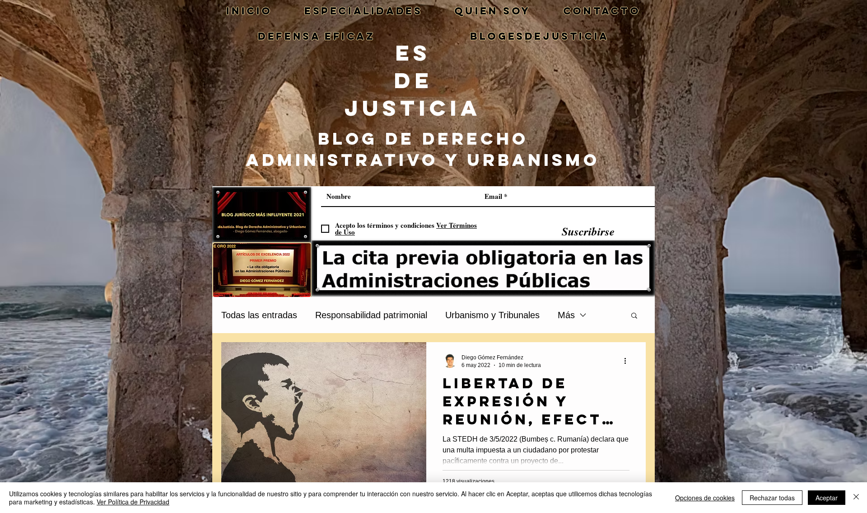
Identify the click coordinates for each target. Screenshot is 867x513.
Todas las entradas (259, 315)
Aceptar (827, 497)
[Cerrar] (856, 497)
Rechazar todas (772, 497)
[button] (634, 316)
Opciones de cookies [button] (705, 497)
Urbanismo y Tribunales (492, 315)
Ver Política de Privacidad (133, 501)
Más (566, 315)
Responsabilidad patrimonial (371, 315)
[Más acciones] (628, 360)
